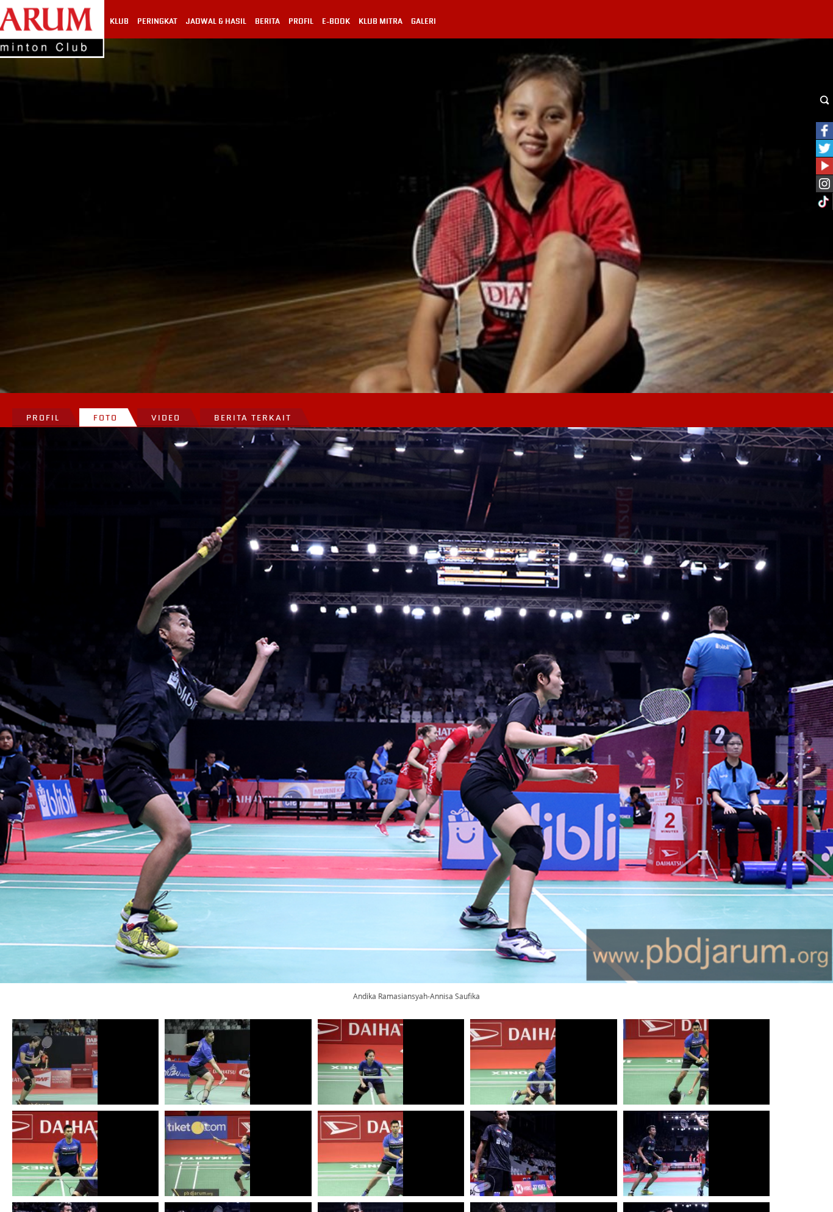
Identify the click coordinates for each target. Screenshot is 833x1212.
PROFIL (300, 21)
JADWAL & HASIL (216, 21)
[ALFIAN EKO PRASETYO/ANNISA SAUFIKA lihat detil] (55, 1062)
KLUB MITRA (380, 21)
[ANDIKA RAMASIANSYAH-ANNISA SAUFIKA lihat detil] (513, 1153)
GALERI (423, 21)
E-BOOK (336, 21)
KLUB (119, 21)
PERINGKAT (157, 21)
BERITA (267, 21)
